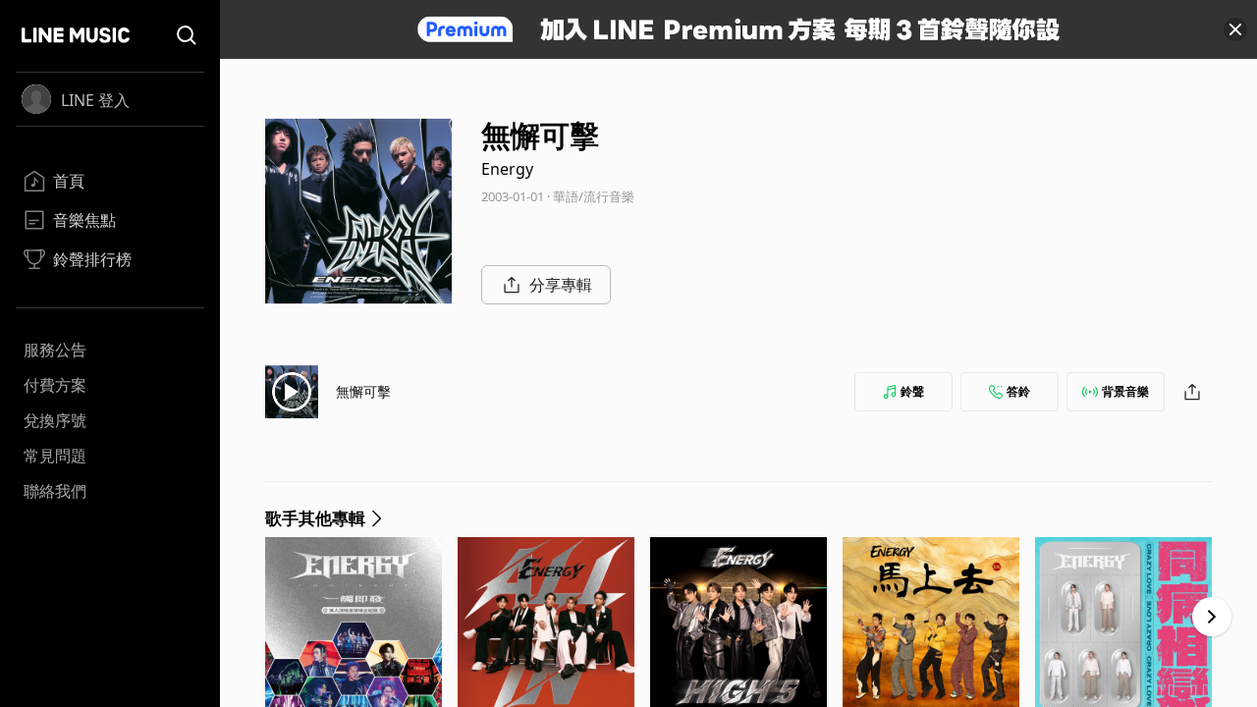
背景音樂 (1125, 391)
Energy (507, 169)
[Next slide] (1211, 616)
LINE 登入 (95, 100)
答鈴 (1018, 391)
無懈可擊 (363, 391)
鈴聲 (912, 391)
